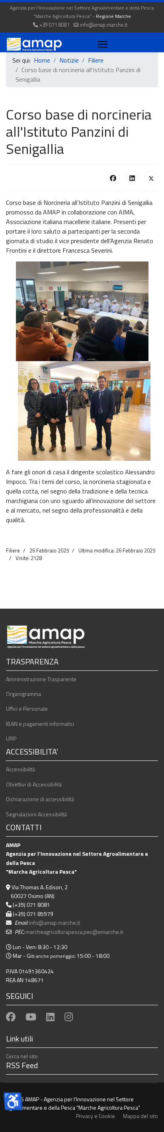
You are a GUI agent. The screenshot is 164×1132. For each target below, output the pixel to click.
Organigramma (23, 694)
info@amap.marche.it (103, 25)
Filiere (13, 550)
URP (11, 738)
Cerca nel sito (22, 1056)
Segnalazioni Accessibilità (36, 814)
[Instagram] (68, 1017)
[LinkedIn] (132, 178)
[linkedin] (50, 1017)
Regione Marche (113, 16)
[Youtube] (30, 1017)
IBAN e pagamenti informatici (40, 723)
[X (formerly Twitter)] (151, 178)
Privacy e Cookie (95, 1116)
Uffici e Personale (27, 708)
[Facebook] (113, 178)
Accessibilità (20, 769)
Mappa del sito (140, 1116)
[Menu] (100, 44)
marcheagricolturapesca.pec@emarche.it (74, 932)
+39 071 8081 (54, 25)
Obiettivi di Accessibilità (34, 784)
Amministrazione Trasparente (41, 679)
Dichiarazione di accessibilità (40, 799)
